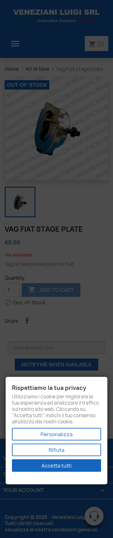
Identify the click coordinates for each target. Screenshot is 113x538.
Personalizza (56, 434)
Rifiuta (56, 450)
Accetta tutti (56, 465)
